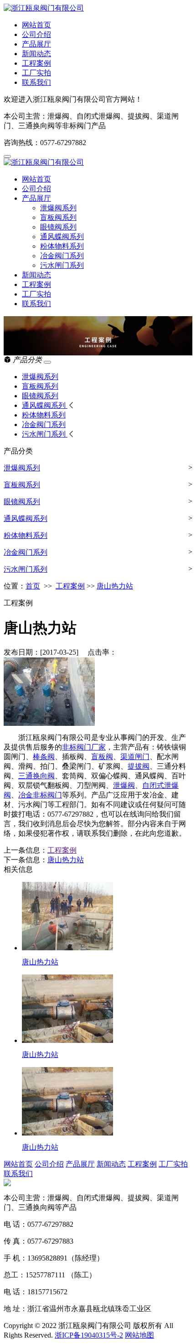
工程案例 (36, 63)
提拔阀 (139, 766)
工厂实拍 (36, 73)
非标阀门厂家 (84, 747)
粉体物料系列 (62, 246)
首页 (33, 586)
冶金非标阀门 (40, 795)
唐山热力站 (115, 586)
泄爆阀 (124, 785)
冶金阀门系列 (62, 256)
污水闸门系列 (62, 265)
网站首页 (36, 25)
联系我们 (36, 82)
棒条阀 (44, 757)
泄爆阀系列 (58, 208)
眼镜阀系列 (58, 227)
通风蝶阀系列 (62, 236)
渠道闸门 (135, 757)
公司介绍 (36, 34)
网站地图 (139, 1335)
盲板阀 (102, 757)
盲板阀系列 (58, 217)
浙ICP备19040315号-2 (89, 1335)
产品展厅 (36, 44)
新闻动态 (36, 53)
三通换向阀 (36, 776)
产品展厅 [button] (36, 198)
